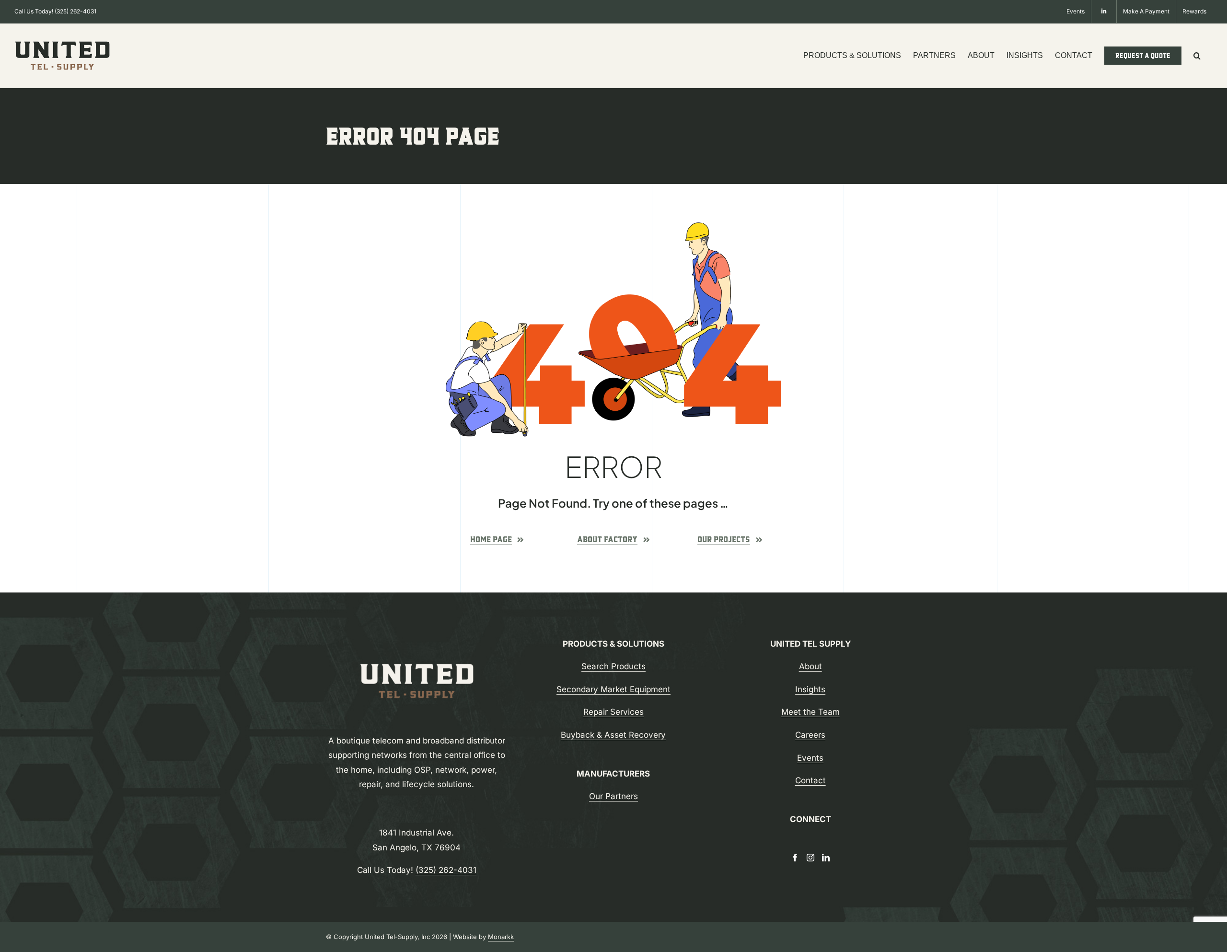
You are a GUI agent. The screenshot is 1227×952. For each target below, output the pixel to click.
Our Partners (613, 796)
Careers (810, 735)
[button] (1197, 55)
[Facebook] (795, 857)
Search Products (613, 666)
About (810, 666)
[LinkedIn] (826, 857)
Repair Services (613, 712)
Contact (810, 780)
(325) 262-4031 (75, 11)
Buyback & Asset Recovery (613, 735)
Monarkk (501, 936)
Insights (810, 689)
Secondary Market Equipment (613, 689)
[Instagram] (810, 857)
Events (810, 758)
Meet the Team (810, 712)
